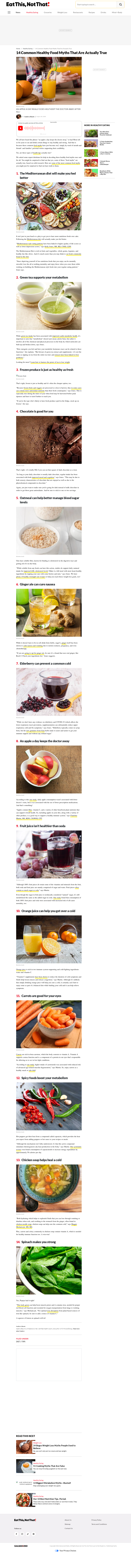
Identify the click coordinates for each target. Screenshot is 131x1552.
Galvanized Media (64, 1546)
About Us (68, 1520)
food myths (38, 145)
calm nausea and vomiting (33, 645)
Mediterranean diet (34, 239)
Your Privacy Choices (67, 1550)
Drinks (103, 12)
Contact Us (69, 1528)
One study (57, 897)
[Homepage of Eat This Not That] (25, 1520)
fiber (30, 809)
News (18, 12)
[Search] (120, 4)
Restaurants (78, 12)
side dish (32, 1070)
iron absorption (52, 1310)
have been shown (41, 976)
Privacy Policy (96, 1520)
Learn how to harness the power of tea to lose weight (50, 362)
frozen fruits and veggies (33, 387)
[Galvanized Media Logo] (21, 1546)
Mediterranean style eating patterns (30, 243)
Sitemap (67, 1524)
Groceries (48, 12)
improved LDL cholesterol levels (36, 571)
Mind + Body (117, 12)
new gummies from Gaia (35, 730)
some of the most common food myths (66, 163)
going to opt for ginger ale (34, 653)
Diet (18, 1341)
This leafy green (23, 1305)
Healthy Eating (32, 12)
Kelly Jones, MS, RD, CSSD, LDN (58, 246)
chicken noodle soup (23, 1224)
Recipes (92, 12)
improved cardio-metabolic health (64, 336)
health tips (37, 152)
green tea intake (27, 336)
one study (33, 799)
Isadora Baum (29, 116)
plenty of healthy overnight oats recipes (30, 576)
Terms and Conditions (99, 1524)
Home (18, 48)
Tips (23, 1341)
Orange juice (21, 969)
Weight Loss (62, 12)
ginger (64, 642)
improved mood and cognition (43, 477)
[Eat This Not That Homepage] (27, 4)
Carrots (19, 1054)
